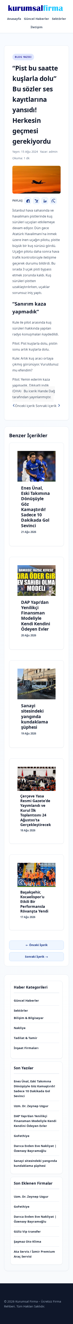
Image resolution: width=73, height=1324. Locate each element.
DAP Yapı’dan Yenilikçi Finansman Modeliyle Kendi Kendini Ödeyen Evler (35, 1121)
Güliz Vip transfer (27, 1231)
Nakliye (20, 1028)
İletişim (37, 27)
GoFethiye (21, 1136)
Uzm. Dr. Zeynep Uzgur (31, 1106)
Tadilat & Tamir (25, 1038)
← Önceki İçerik (37, 945)
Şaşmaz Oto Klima (27, 1241)
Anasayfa (14, 19)
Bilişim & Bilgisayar (29, 1018)
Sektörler (59, 19)
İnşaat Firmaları (26, 1048)
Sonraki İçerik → (36, 957)
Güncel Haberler (36, 19)
